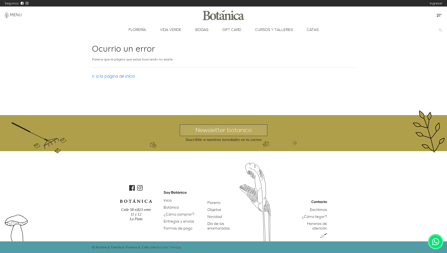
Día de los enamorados (218, 226)
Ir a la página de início (113, 76)
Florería (213, 202)
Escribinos (318, 209)
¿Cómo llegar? (314, 216)
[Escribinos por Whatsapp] (435, 241)
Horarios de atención (317, 226)
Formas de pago (178, 228)
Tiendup (175, 247)
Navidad (214, 216)
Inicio (168, 200)
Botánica (171, 207)
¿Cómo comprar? (179, 214)
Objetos (214, 209)
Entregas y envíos (179, 221)
